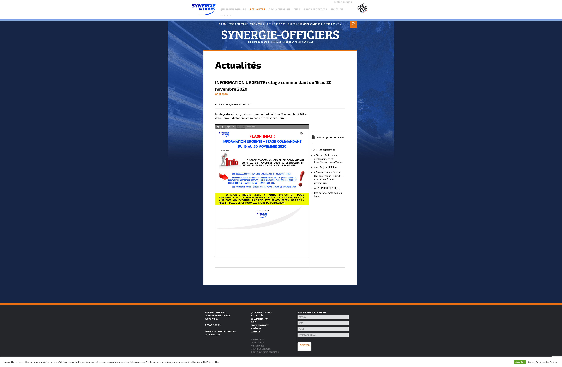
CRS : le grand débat (325, 167)
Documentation (279, 9)
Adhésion (337, 9)
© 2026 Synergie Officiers (265, 352)
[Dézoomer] (238, 127)
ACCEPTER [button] (519, 362)
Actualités (257, 9)
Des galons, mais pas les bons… (328, 194)
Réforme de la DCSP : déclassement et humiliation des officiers (328, 159)
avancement (222, 104)
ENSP (297, 9)
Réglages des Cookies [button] (546, 362)
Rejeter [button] (530, 362)
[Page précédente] (218, 127)
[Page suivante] (223, 127)
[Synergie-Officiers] (204, 9)
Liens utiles (257, 342)
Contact (226, 15)
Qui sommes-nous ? (233, 9)
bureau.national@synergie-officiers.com (315, 24)
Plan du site (257, 339)
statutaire (245, 104)
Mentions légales (261, 349)
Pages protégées (315, 9)
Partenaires (257, 345)
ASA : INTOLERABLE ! (326, 187)
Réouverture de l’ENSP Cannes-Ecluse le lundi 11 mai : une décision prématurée (328, 177)
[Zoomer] (243, 127)
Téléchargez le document (330, 137)
